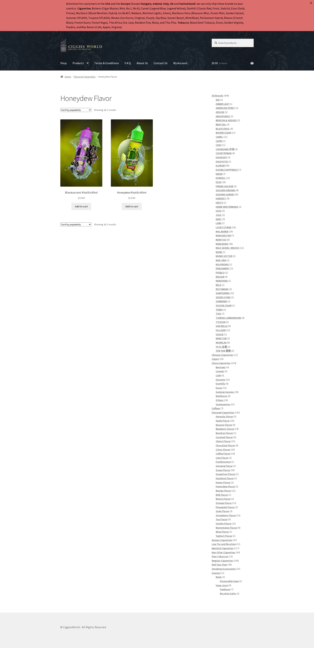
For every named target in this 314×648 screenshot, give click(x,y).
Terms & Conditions (106, 63)
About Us (142, 63)
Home (68, 76)
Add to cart (81, 206)
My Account (180, 63)
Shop (63, 63)
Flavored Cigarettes (85, 76)
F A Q (128, 63)
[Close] (311, 3)
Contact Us (161, 63)
